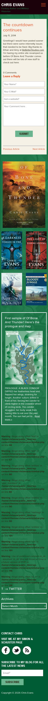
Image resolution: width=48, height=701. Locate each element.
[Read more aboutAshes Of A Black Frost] (11, 289)
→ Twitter (13, 589)
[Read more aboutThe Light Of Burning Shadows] (36, 250)
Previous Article (11, 149)
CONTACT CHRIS (11, 633)
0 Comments (10, 72)
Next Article (39, 149)
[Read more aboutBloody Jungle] (36, 289)
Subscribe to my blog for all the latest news (22, 664)
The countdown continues (18, 27)
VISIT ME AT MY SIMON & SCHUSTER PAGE (17, 640)
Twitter (16, 650)
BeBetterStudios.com (33, 50)
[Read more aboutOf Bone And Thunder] (24, 194)
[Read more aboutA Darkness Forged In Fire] (11, 250)
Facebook (5, 650)
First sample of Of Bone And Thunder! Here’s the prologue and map (22, 322)
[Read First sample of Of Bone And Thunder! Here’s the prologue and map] (24, 357)
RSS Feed (27, 650)
